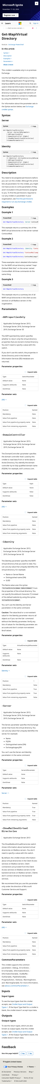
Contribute (5, 1075)
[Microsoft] (20, 23)
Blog (30, 1072)
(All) (3, 399)
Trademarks (6, 1081)
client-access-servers (14, 28)
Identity (5, 670)
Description (7, 56)
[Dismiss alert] (36, 3)
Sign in (35, 23)
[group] (20, 161)
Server (4, 793)
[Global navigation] (2, 23)
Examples (6, 59)
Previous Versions (20, 1072)
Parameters (7, 61)
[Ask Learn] (33, 28)
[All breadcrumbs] (3, 28)
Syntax (5, 53)
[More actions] (36, 28)
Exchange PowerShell (16, 45)
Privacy (14, 1075)
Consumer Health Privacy (11, 1078)
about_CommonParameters (16, 986)
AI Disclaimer (6, 1072)
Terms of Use (28, 1078)
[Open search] (30, 23)
